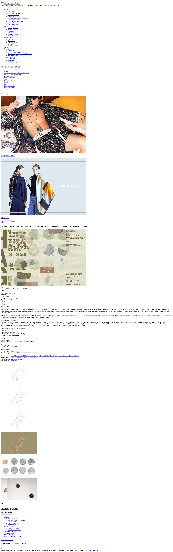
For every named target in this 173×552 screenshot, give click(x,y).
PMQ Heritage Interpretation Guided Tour (20, 54)
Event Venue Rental (13, 19)
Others (6, 84)
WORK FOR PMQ (10, 533)
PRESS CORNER (9, 526)
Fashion (6, 71)
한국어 (12, 3)
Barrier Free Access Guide (15, 21)
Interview (10, 44)
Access (40, 5)
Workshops (11, 31)
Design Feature (12, 42)
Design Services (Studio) (11, 81)
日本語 (18, 3)
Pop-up (6, 82)
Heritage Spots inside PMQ (16, 52)
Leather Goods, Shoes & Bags (13, 74)
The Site (3, 5)
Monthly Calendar (13, 28)
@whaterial (34, 353)
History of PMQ (12, 50)
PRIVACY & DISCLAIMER (12, 536)
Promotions (11, 33)
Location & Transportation (15, 13)
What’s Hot (11, 60)
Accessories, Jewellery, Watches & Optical (16, 73)
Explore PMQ (12, 59)
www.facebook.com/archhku (15, 359)
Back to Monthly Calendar (8, 221)
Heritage (44, 5)
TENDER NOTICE (10, 531)
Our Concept (11, 11)
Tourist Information (53, 5)
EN (2, 3)
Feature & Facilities (13, 15)
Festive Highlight (13, 34)
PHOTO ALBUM (13, 523)
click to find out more (92, 550)
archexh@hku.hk (6, 306)
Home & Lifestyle (9, 76)
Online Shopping (13, 24)
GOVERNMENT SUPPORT (16, 520)
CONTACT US (9, 534)
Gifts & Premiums (9, 77)
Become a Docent (13, 55)
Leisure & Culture (13, 46)
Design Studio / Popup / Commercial (18, 18)
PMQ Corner (11, 41)
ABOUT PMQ (12, 518)
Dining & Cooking (9, 86)
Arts (5, 79)
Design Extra (34, 5)
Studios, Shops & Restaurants (14, 5)
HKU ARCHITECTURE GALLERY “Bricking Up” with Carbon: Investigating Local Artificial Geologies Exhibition (45, 356)
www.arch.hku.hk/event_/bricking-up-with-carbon (20, 357)
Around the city (12, 62)
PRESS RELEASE (13, 528)
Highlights (11, 39)
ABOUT (6, 517)
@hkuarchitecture (12, 360)
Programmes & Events (14, 29)
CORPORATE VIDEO (15, 525)
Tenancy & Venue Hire (14, 16)
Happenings (26, 5)
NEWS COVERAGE (14, 530)
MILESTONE (12, 521)
